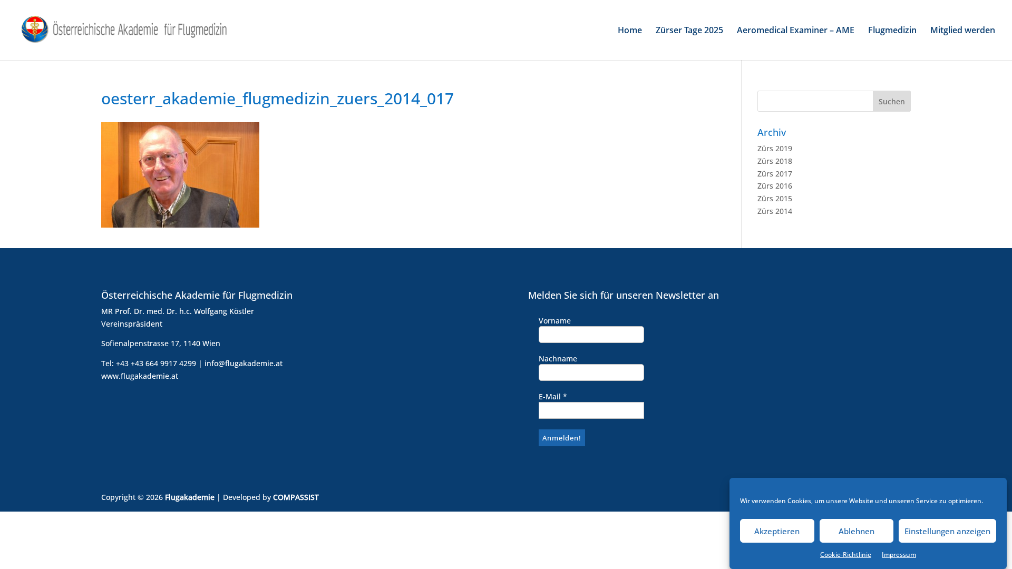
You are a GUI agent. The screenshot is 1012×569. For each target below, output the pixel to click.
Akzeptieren (777, 531)
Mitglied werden (962, 31)
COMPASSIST (296, 497)
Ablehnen (856, 531)
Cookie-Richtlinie (845, 554)
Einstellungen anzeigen (947, 531)
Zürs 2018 (774, 161)
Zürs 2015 (774, 198)
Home (630, 31)
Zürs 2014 (774, 211)
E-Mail (553, 396)
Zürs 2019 (774, 148)
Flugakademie (190, 497)
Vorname (555, 321)
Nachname (558, 359)
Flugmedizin (892, 31)
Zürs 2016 (774, 186)
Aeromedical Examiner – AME (795, 31)
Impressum (899, 554)
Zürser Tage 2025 (689, 31)
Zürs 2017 (774, 174)
